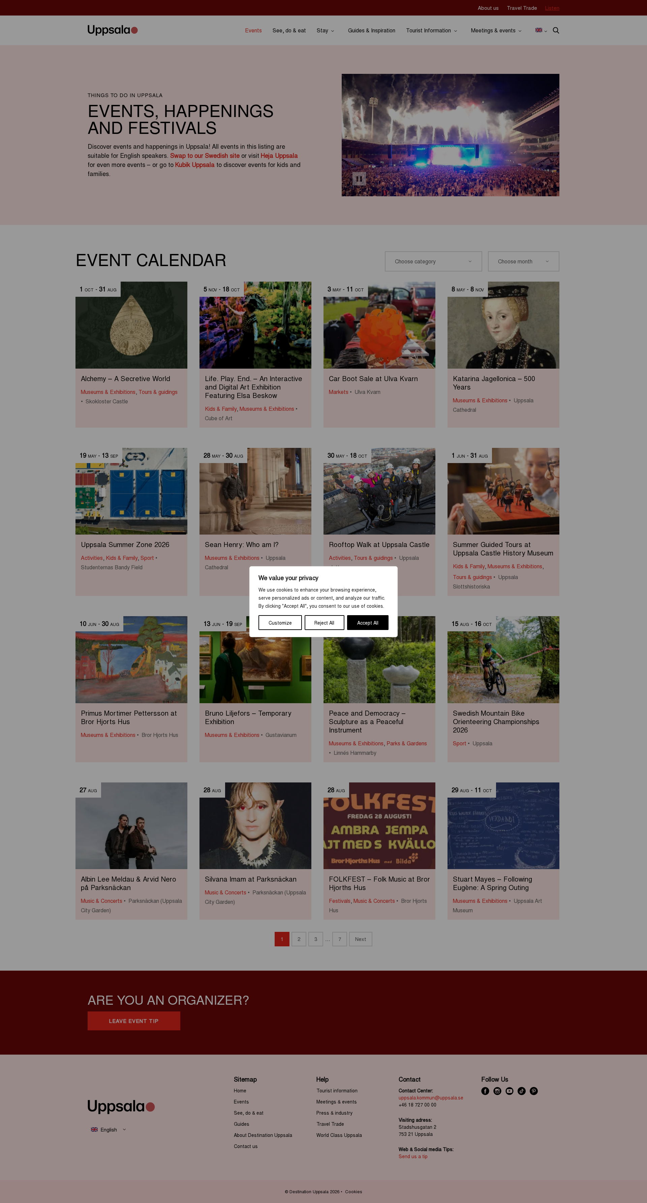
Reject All (324, 622)
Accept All (367, 622)
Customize (280, 622)
